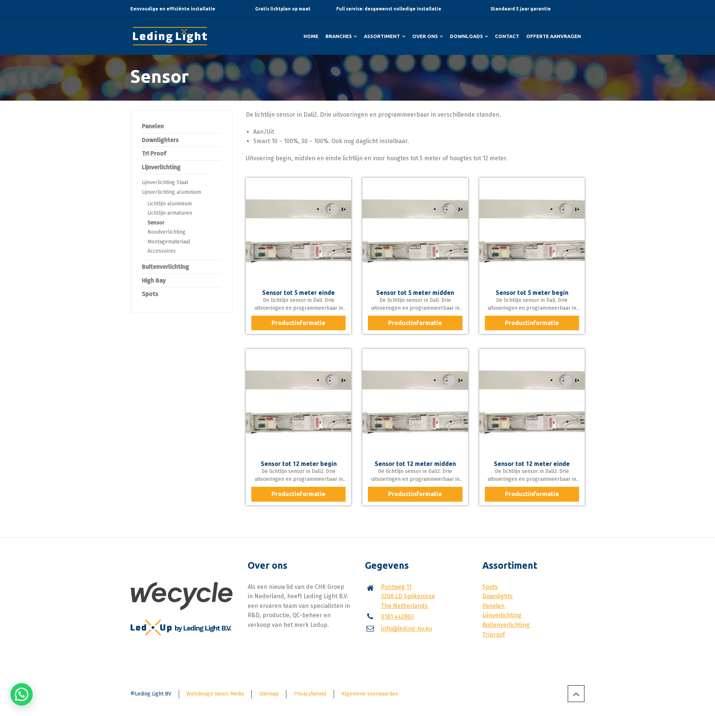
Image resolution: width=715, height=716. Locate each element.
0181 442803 (397, 616)
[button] (21, 694)
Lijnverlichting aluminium (171, 192)
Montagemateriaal (168, 242)
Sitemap (269, 694)
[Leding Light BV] (169, 36)
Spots (150, 293)
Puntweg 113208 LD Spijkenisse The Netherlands (408, 596)
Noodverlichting (166, 232)
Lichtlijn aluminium (169, 204)
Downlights (497, 596)
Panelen (153, 126)
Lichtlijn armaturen (169, 213)
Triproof (493, 634)
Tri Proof (154, 153)
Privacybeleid (310, 694)
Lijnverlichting (161, 167)
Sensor (156, 223)
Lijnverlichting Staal (165, 182)
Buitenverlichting (165, 266)
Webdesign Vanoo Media (215, 694)
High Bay (154, 280)
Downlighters (160, 139)
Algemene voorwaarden (369, 694)
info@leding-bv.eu (406, 628)
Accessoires (161, 251)
